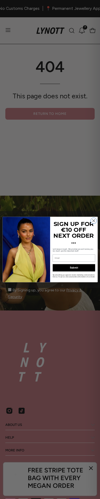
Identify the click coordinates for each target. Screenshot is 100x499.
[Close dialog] (93, 221)
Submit (74, 268)
